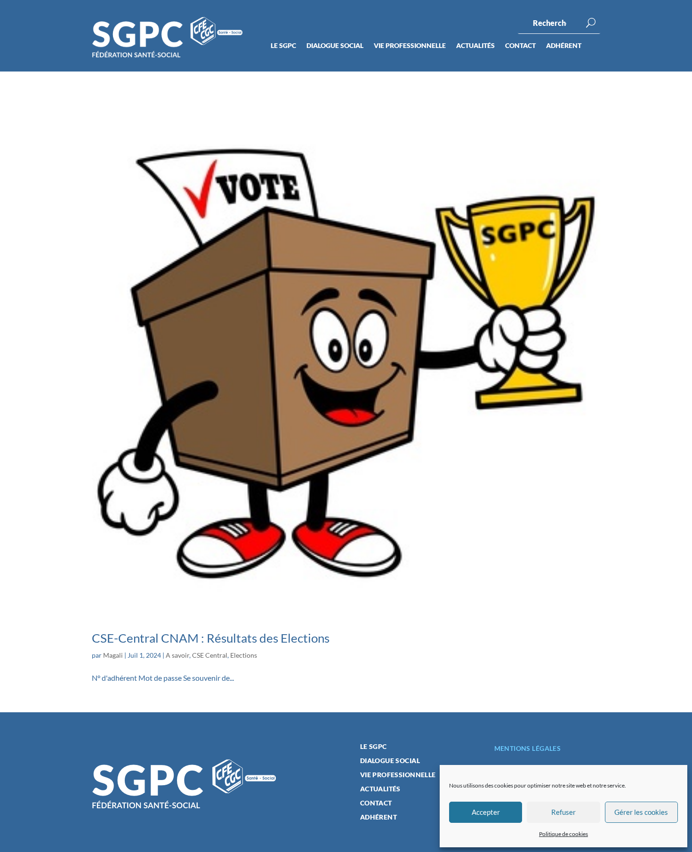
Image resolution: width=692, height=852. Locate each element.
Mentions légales (527, 748)
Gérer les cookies (641, 812)
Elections (243, 655)
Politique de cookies (563, 833)
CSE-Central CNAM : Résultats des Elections (211, 637)
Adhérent (563, 45)
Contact (520, 45)
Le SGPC (283, 45)
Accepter (486, 812)
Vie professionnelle (410, 45)
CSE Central (209, 655)
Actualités (475, 45)
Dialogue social (334, 45)
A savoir (177, 655)
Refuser (563, 812)
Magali (113, 655)
